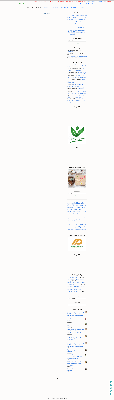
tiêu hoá (81, 28)
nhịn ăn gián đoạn (77, 219)
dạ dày (76, 211)
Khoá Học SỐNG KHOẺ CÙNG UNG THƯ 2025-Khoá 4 (76, 81)
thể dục (82, 222)
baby (70, 15)
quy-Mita (72, 221)
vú (72, 229)
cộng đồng (75, 209)
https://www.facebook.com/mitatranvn (77, 56)
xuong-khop (78, 32)
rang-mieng (82, 23)
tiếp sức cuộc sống (73, 224)
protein (77, 23)
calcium (73, 15)
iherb (76, 213)
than (83, 26)
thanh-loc (73, 28)
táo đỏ (74, 30)
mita (70, 217)
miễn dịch (77, 21)
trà (79, 224)
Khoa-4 (80, 213)
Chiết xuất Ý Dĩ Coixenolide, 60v (84, 1)
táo (70, 227)
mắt (85, 21)
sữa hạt (79, 222)
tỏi (73, 227)
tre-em (69, 30)
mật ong (82, 21)
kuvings (73, 215)
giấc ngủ (79, 17)
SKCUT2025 (70, 222)
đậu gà (82, 229)
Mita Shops (70, 51)
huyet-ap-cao (83, 17)
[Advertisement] (77, 115)
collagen (70, 17)
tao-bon (74, 25)
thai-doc (80, 25)
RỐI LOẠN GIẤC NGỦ (72, 277)
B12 (68, 15)
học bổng (73, 213)
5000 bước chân (70, 203)
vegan (83, 30)
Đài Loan (75, 229)
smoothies (75, 222)
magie (77, 19)
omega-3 (72, 23)
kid (70, 19)
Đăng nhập (84, 4)
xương (83, 32)
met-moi (72, 21)
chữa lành (77, 207)
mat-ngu (81, 19)
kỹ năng (79, 215)
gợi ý (81, 211)
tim (76, 28)
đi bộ (79, 229)
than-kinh (68, 28)
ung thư (79, 30)
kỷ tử (75, 19)
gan (76, 17)
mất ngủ (71, 219)
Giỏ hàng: (92, 4)
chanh (82, 15)
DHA (74, 17)
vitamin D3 (71, 32)
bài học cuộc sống (75, 204)
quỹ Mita (78, 221)
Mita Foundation (76, 217)
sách (71, 26)
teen (77, 25)
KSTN (72, 19)
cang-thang (78, 15)
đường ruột (71, 34)
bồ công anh (77, 205)
